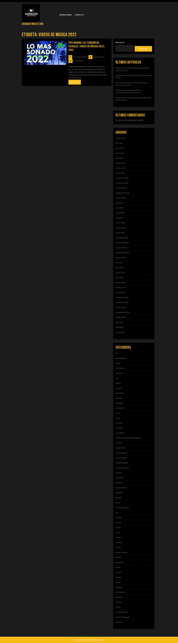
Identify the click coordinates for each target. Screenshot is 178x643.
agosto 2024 (121, 257)
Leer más (74, 82)
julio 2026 (119, 143)
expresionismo (121, 488)
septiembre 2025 (122, 193)
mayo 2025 (120, 213)
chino (118, 418)
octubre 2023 (121, 307)
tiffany (118, 607)
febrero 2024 (121, 287)
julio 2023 (119, 322)
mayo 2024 (120, 272)
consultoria (120, 433)
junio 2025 (120, 208)
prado (118, 582)
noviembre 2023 (122, 302)
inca (117, 512)
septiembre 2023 (122, 312)
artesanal (119, 373)
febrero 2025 (121, 228)
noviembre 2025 (122, 183)
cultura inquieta (122, 463)
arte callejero (121, 358)
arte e (118, 363)
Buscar (143, 48)
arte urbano (120, 368)
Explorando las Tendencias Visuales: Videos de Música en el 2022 (86, 46)
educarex (119, 478)
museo (118, 547)
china (118, 413)
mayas (118, 527)
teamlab (119, 597)
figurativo (119, 493)
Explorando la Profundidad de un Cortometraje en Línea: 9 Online (128, 91)
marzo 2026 (120, 163)
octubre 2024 (121, 248)
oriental (119, 572)
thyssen (119, 602)
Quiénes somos (65, 15)
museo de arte (121, 552)
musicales (120, 562)
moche (118, 537)
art (117, 353)
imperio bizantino (122, 507)
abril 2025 (119, 218)
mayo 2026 (120, 153)
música (118, 557)
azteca (118, 383)
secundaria (120, 592)
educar (118, 473)
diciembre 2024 (122, 238)
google (118, 497)
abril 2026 (119, 158)
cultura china (121, 448)
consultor (119, 428)
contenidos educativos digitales (128, 438)
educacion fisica (122, 468)
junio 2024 (120, 267)
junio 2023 (120, 327)
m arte (118, 522)
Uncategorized (122, 612)
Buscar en (120, 42)
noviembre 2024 (122, 243)
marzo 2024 (120, 282)
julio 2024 (119, 262)
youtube (119, 622)
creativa (119, 443)
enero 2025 (120, 233)
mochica (119, 542)
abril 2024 (120, 277)
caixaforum (120, 408)
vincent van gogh (122, 617)
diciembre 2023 (122, 297)
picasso (119, 577)
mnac (118, 532)
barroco (119, 398)
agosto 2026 (121, 138)
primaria (119, 587)
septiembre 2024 (122, 253)
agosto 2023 (121, 317)
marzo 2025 (120, 223)
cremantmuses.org (32, 24)
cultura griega (121, 458)
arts (117, 378)
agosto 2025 (121, 198)
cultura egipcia (122, 453)
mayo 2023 (120, 332)
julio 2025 (119, 203)
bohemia (119, 403)
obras (118, 567)
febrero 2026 (121, 168)
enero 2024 (120, 292)
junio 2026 (120, 148)
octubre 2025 (121, 188)
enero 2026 (120, 173)
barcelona (120, 393)
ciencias (119, 423)
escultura (119, 483)
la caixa (119, 517)
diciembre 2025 (122, 178)
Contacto (79, 15)
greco (118, 502)
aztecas (119, 388)
